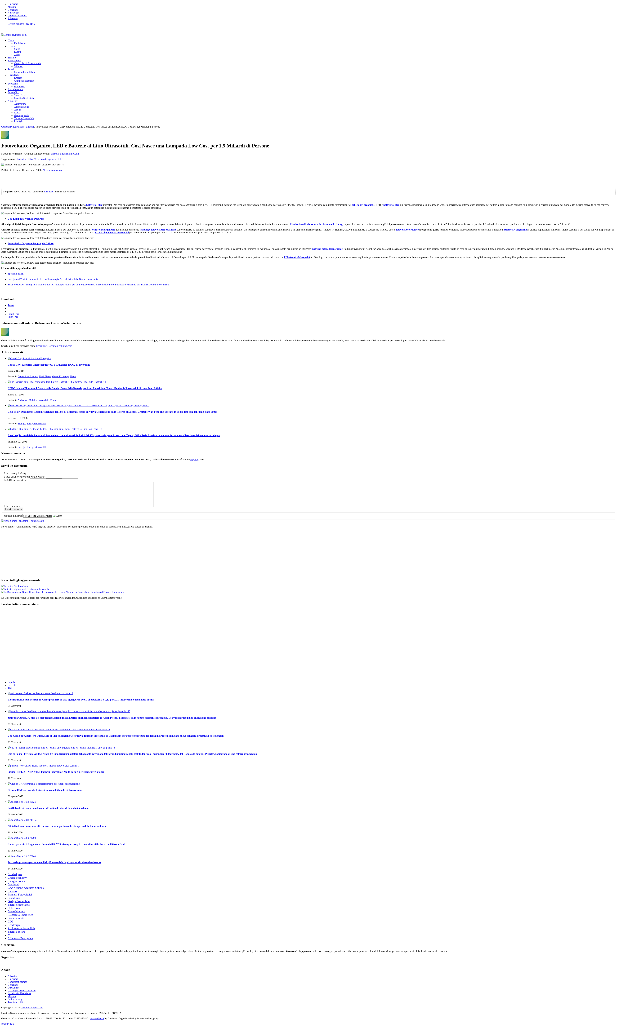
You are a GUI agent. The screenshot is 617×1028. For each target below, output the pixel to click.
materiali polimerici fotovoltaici (112, 232)
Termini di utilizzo (17, 1002)
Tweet (11, 305)
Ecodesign (13, 83)
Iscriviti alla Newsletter (19, 993)
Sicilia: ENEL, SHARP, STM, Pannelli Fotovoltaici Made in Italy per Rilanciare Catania (56, 772)
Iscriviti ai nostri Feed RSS (21, 23)
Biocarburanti (16, 918)
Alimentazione (21, 106)
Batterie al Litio (25, 159)
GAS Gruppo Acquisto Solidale (26, 887)
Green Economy (60, 376)
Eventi (17, 51)
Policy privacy (15, 999)
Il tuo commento (12, 506)
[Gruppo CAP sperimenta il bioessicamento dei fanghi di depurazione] (44, 783)
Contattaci (13, 9)
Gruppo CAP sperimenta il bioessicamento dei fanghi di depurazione (45, 790)
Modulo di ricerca (13, 515)
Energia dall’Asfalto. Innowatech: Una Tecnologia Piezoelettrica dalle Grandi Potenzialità (53, 279)
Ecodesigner (15, 874)
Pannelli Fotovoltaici (20, 894)
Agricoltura (20, 103)
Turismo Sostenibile (24, 118)
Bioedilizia (14, 898)
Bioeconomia (14, 60)
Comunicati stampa (17, 15)
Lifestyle (18, 121)
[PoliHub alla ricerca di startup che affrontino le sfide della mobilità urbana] (22, 801)
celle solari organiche (363, 205)
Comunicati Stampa (28, 376)
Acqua (17, 109)
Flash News (20, 43)
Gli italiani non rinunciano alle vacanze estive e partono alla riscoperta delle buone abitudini (57, 826)
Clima (17, 112)
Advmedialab (97, 1018)
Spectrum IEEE (16, 273)
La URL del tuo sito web (16, 480)
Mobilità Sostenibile (24, 98)
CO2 (10, 921)
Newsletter (13, 12)
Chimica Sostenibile (24, 80)
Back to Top (7, 1024)
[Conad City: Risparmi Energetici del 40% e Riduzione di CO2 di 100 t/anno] (29, 358)
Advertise (13, 18)
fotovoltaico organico (407, 229)
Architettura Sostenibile (21, 928)
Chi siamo (13, 4)
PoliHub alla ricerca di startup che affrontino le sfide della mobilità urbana (48, 808)
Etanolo (12, 891)
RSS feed (49, 191)
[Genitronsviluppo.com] (14, 34)
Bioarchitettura (15, 89)
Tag (10, 688)
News (11, 40)
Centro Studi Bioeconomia (27, 63)
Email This (13, 314)
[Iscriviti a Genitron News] (15, 586)
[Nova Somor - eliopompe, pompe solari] (22, 520)
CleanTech (13, 75)
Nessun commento (52, 170)
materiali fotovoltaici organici (327, 249)
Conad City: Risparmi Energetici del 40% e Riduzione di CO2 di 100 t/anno (49, 364)
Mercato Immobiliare (24, 72)
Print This (13, 316)
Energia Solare (16, 931)
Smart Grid (19, 95)
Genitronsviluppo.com (12, 126)
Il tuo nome (15, 473)
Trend (11, 69)
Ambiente (13, 101)
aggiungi (194, 459)
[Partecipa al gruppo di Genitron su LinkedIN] (25, 589)
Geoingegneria (21, 115)
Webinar (18, 66)
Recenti (11, 685)
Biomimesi (19, 86)
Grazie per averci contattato (22, 990)
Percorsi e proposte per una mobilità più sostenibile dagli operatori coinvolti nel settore (54, 862)
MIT (10, 935)
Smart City (13, 92)
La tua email (24, 476)
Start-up (12, 57)
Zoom (17, 54)
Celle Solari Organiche (45, 159)
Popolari (12, 682)
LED (60, 159)
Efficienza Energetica (20, 938)
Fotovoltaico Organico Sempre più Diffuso (31, 243)
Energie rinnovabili (69, 153)
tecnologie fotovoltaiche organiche (158, 229)
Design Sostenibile (19, 901)
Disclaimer (13, 987)
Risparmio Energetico (20, 914)
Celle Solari (15, 908)
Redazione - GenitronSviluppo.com (54, 346)
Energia (18, 77)
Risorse (11, 46)
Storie (17, 49)
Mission (12, 6)
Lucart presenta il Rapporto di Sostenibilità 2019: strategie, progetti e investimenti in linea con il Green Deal (66, 844)
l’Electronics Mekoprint (297, 257)
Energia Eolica (16, 881)
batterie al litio (94, 205)
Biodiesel (13, 884)
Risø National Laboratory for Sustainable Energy (317, 224)
